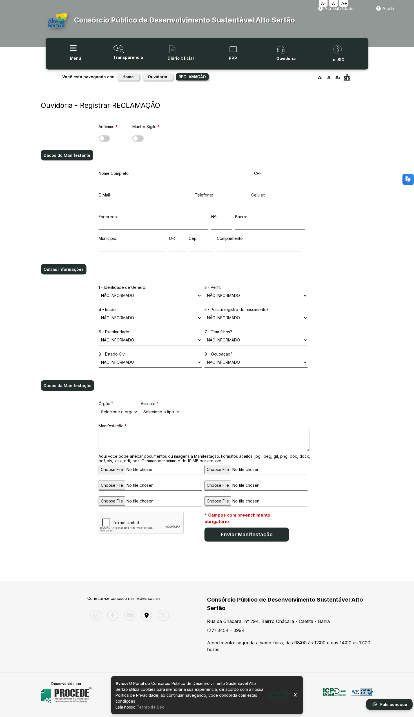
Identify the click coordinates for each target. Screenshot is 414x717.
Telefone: (204, 195)
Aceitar (278, 695)
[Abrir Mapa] (145, 615)
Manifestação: (112, 425)
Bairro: (241, 216)
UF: (172, 238)
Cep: (193, 238)
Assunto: (149, 403)
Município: (108, 238)
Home (128, 76)
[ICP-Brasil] (334, 695)
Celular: (258, 195)
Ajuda (387, 8)
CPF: (258, 173)
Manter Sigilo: (145, 126)
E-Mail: (105, 195)
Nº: (214, 216)
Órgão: (106, 403)
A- (323, 3)
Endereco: (108, 216)
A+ (344, 3)
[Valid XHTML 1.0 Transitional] (362, 695)
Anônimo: (108, 126)
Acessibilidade (338, 8)
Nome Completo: (114, 173)
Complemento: (230, 238)
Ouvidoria (157, 76)
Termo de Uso (150, 707)
